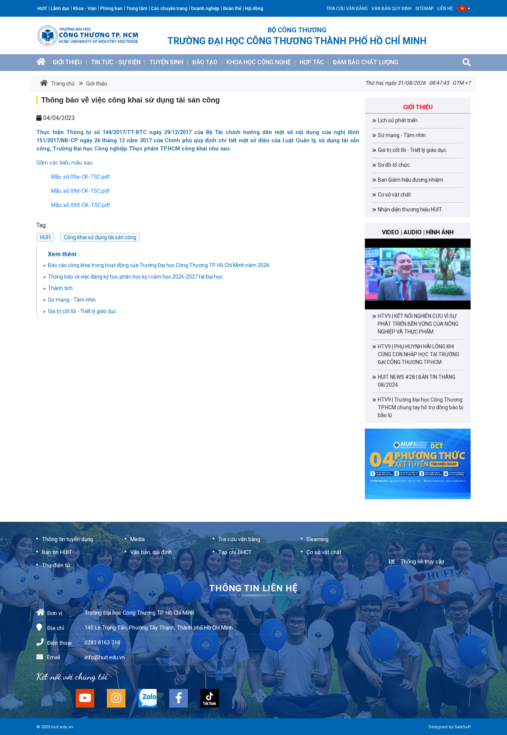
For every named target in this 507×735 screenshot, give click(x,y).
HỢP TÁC (312, 62)
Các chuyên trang (169, 8)
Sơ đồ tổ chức (394, 165)
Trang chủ (63, 84)
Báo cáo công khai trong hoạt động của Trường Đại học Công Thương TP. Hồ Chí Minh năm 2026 (158, 265)
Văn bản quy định (392, 8)
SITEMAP (424, 8)
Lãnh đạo (60, 8)
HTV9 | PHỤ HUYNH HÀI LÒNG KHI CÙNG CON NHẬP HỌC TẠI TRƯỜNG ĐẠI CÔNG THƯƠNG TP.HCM (418, 354)
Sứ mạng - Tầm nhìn (72, 300)
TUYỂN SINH (166, 62)
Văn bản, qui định (151, 552)
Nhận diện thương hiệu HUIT (410, 209)
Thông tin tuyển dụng (67, 539)
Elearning (317, 539)
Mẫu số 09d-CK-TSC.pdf (80, 191)
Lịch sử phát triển (398, 120)
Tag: (41, 225)
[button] (462, 8)
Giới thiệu (96, 84)
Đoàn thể (232, 8)
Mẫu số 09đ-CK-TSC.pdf (80, 205)
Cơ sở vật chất (394, 195)
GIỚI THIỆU (67, 62)
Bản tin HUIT (57, 552)
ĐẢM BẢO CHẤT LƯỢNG (365, 62)
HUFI (45, 237)
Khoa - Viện (85, 8)
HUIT (42, 8)
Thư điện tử (56, 565)
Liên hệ (445, 8)
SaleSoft (462, 727)
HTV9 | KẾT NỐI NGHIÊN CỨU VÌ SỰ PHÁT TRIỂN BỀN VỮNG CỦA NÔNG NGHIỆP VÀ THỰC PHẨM (418, 324)
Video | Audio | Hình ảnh (418, 232)
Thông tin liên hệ (253, 588)
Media (137, 539)
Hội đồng (254, 8)
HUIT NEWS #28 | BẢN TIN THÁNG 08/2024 (416, 381)
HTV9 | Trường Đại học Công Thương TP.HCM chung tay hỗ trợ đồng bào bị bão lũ (420, 407)
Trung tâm (136, 8)
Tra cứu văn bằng (347, 8)
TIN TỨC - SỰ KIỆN (116, 62)
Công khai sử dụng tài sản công (100, 237)
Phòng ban (111, 8)
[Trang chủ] (41, 62)
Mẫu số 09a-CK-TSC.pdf (80, 176)
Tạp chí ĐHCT (235, 552)
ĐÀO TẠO (204, 62)
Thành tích (60, 288)
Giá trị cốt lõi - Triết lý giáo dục (82, 311)
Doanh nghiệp (205, 8)
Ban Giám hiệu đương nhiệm (410, 180)
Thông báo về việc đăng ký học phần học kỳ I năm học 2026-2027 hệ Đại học (135, 277)
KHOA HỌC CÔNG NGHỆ (258, 62)
